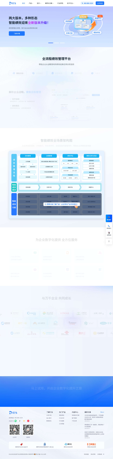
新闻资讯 (48, 421)
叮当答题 (61, 421)
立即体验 (17, 33)
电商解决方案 (75, 415)
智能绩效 (61, 415)
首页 (23, 3)
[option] (17, 72)
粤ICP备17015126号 (41, 454)
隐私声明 (93, 454)
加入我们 (48, 418)
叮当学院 (60, 3)
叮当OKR (61, 418)
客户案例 (74, 418)
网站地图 (86, 454)
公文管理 (61, 424)
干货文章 (74, 421)
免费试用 (44, 395)
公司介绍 (48, 415)
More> (102, 412)
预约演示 (67, 395)
